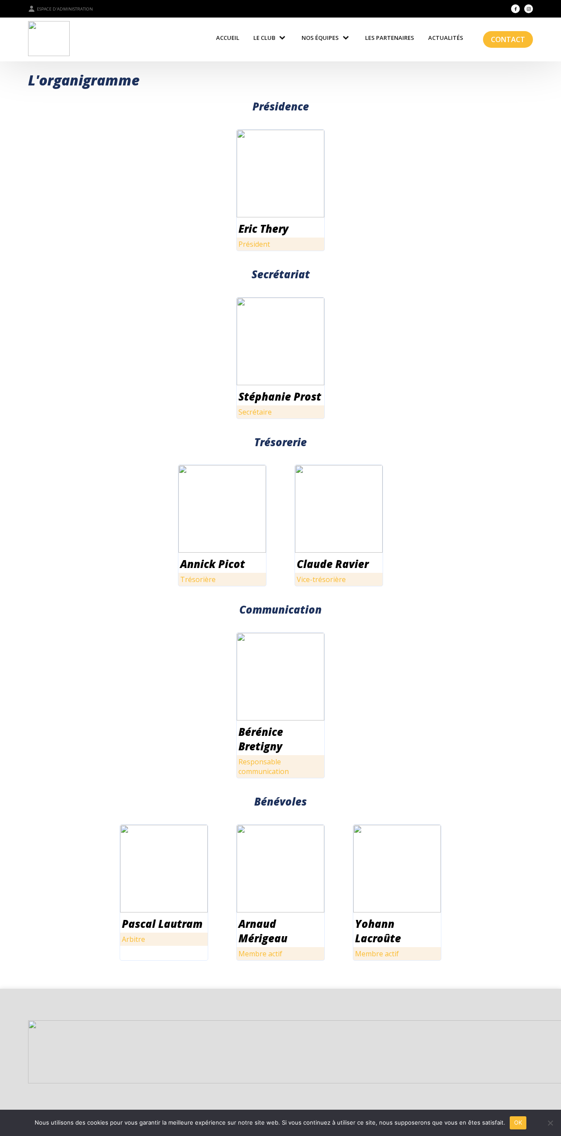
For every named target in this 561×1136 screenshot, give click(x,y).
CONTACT (508, 39)
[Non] (550, 1122)
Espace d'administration (65, 9)
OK (518, 1122)
